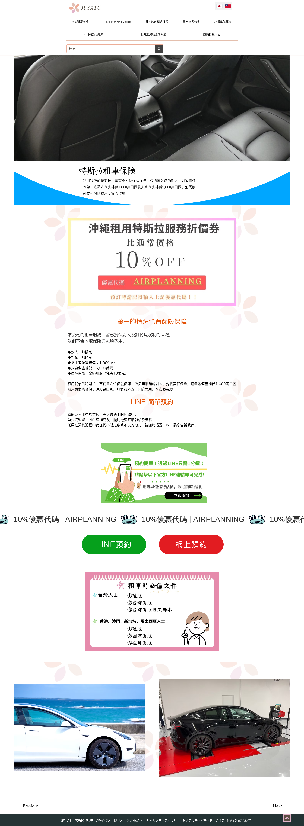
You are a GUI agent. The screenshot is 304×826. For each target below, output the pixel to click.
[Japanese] (219, 6)
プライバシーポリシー (110, 820)
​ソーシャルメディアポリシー (160, 820)
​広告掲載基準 (84, 820)
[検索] (159, 49)
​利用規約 (133, 820)
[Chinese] (228, 6)
